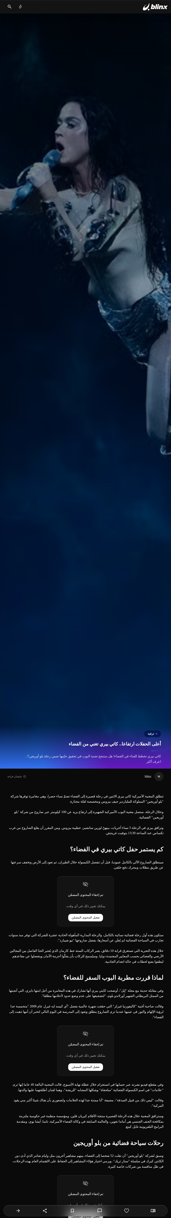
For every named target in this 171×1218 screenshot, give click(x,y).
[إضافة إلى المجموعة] (72, 1210)
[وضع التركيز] (153, 1210)
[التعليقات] (100, 1210)
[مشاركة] (45, 1210)
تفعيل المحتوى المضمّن (86, 917)
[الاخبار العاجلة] (20, 6)
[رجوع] (18, 1210)
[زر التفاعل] (126, 1210)
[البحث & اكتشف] (9, 6)
